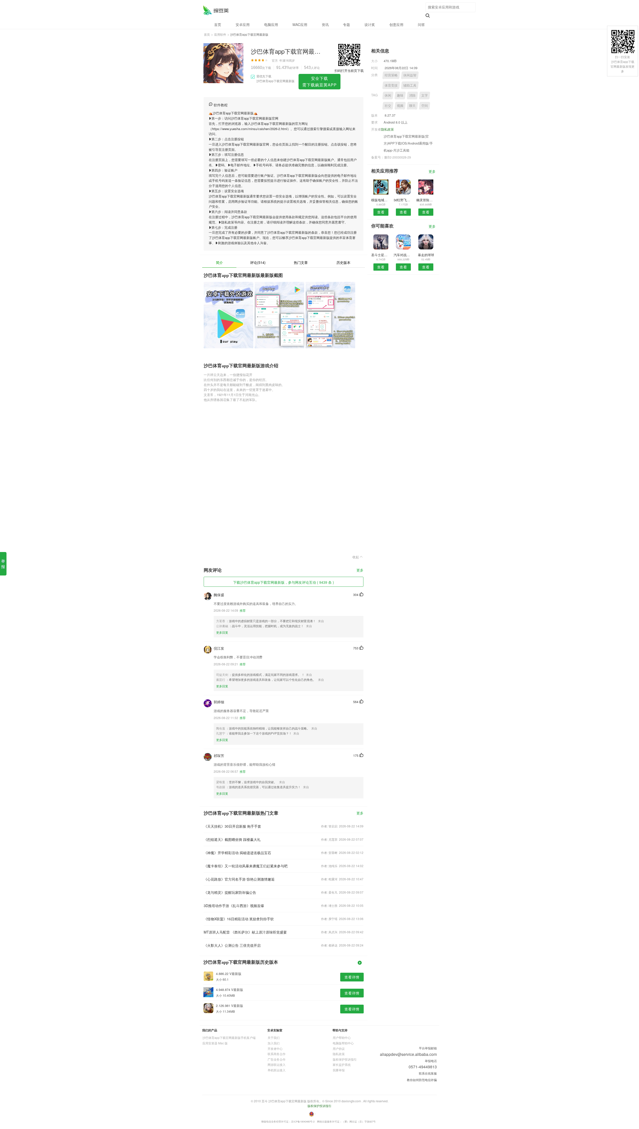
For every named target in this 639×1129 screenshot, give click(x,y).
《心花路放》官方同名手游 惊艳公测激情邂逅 (239, 879)
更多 (359, 570)
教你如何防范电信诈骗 (422, 1080)
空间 (424, 105)
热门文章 (301, 262)
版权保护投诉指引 (345, 1059)
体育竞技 (391, 85)
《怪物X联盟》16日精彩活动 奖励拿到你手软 (239, 918)
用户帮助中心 (342, 1037)
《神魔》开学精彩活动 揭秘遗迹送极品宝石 (237, 852)
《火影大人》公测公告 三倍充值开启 (232, 945)
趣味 (400, 95)
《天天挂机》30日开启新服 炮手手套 (232, 826)
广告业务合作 (277, 1059)
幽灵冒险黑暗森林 (426, 199)
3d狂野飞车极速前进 (403, 199)
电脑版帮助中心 (343, 1043)
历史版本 (343, 262)
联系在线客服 (428, 1073)
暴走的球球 (426, 254)
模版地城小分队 (380, 199)
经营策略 (391, 75)
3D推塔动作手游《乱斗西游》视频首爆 (234, 905)
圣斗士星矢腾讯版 (380, 254)
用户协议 (339, 1048)
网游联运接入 (277, 1064)
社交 (388, 105)
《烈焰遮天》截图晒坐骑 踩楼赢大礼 (232, 839)
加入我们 (274, 1043)
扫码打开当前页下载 (349, 70)
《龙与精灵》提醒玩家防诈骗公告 (230, 892)
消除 (412, 95)
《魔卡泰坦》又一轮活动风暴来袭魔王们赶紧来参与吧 (246, 865)
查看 (381, 211)
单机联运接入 (277, 1070)
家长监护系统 (342, 1064)
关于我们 (274, 1037)
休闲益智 (409, 75)
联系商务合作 (277, 1054)
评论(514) (258, 262)
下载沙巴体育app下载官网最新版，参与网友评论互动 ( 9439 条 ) (283, 582)
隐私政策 (387, 129)
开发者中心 (275, 1048)
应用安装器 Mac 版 (215, 1043)
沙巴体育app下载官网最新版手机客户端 (229, 1037)
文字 (424, 95)
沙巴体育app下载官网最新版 (216, 10)
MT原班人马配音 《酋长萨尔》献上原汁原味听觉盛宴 (245, 932)
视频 (400, 105)
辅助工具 (409, 85)
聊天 (412, 105)
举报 (3, 563)
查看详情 (351, 976)
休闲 (388, 95)
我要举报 (339, 1070)
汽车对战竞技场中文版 (403, 254)
